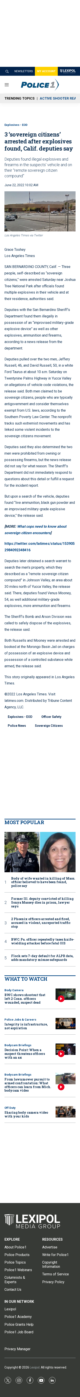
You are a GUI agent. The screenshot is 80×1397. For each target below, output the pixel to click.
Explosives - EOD (16, 125)
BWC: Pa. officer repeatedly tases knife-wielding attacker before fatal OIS (42, 941)
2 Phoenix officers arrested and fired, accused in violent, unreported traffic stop (40, 922)
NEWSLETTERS (23, 71)
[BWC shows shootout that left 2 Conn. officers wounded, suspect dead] (66, 994)
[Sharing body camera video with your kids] (66, 1111)
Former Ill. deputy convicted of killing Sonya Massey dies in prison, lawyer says (42, 902)
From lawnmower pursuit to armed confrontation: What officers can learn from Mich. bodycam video (27, 1085)
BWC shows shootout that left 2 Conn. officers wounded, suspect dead (24, 999)
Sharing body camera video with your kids (26, 1114)
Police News (17, 725)
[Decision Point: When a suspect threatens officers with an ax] (66, 1049)
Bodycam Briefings (17, 1045)
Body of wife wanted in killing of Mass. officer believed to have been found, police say (43, 882)
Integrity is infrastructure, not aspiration (26, 1026)
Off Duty (10, 1107)
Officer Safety (51, 717)
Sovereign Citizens (49, 725)
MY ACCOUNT (46, 71)
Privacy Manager (17, 1349)
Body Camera (14, 990)
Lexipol (35, 1367)
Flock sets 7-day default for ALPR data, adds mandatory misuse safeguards (42, 958)
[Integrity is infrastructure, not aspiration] (66, 1023)
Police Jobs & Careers (20, 1019)
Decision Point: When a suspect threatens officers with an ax (24, 1054)
